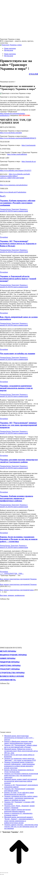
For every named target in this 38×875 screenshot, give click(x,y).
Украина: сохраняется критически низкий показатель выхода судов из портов (16, 388)
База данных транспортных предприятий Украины (18, 579)
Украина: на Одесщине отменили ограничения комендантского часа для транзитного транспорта (21, 775)
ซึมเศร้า (3, 196)
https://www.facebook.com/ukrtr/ (11, 133)
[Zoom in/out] (7, 872)
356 (10, 573)
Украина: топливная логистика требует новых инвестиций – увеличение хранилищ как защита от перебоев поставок (20, 798)
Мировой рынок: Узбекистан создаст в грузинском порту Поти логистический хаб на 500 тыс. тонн (21, 751)
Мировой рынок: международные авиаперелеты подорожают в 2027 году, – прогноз (19, 737)
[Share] (3, 872)
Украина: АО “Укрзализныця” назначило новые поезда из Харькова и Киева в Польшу (18, 243)
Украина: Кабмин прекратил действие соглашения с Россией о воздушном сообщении (17, 202)
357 (13, 573)
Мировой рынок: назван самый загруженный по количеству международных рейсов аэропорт (20, 781)
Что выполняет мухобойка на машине (17, 353)
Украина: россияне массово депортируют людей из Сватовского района (19, 461)
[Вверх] (19, 870)
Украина (3, 209)
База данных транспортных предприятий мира (17, 590)
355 (8, 573)
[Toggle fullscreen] (5, 872)
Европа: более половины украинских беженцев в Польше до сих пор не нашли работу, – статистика (18, 539)
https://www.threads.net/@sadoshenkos (13, 192)
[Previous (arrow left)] (1, 874)
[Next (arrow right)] (3, 874)
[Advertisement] (19, 19)
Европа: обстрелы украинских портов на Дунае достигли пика (19, 771)
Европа (2, 545)
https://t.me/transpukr (29, 145)
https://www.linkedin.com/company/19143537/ (15, 170)
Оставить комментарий (19, 211)
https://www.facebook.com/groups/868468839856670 (18, 138)
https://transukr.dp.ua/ (29, 161)
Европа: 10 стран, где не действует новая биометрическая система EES (19, 793)
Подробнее (4, 237)
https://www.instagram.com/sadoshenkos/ (14, 185)
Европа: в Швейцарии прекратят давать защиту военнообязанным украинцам (18, 742)
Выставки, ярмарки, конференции (12, 595)
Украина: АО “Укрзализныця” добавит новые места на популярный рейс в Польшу (20, 746)
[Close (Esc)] (1, 872)
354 (5, 573)
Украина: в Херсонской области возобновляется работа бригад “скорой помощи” (18, 278)
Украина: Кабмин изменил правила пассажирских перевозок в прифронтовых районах (16, 498)
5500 (20, 573)
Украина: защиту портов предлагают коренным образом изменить (17, 810)
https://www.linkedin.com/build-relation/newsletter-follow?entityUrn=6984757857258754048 (15, 176)
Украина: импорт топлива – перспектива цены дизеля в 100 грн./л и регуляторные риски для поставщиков (21, 826)
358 (15, 573)
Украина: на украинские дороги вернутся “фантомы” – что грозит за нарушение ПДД (20, 759)
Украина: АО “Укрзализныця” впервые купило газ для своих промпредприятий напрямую (18, 425)
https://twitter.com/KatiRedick (17, 154)
